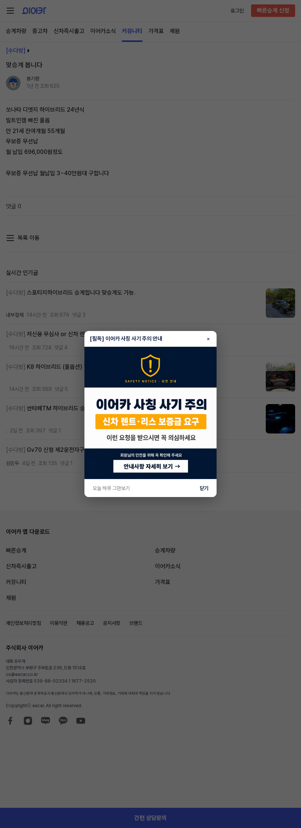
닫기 (204, 488)
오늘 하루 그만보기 (111, 488)
